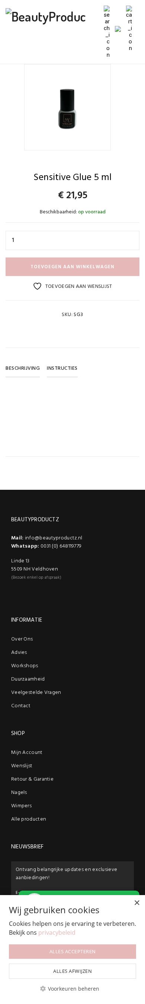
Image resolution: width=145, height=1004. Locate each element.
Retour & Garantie (32, 779)
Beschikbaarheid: (58, 212)
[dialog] (72, 949)
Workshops (24, 666)
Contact (20, 706)
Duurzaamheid (28, 679)
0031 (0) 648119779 (61, 546)
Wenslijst (22, 766)
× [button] (136, 903)
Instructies (62, 368)
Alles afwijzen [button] (72, 971)
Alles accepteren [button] (72, 951)
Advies (19, 652)
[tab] (25, 371)
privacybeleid (56, 932)
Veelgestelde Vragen (36, 692)
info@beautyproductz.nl (54, 538)
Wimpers (21, 806)
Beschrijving (23, 368)
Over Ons (22, 639)
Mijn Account (27, 752)
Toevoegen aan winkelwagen (72, 267)
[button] (72, 988)
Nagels (19, 792)
